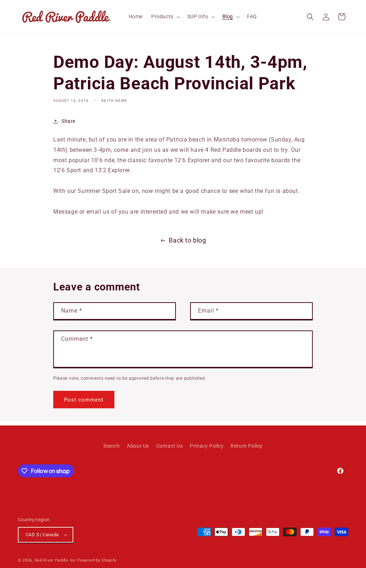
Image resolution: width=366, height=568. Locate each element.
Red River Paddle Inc (55, 560)
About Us (138, 446)
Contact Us (169, 446)
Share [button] (68, 121)
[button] (165, 16)
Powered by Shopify (97, 560)
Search (111, 446)
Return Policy (247, 446)
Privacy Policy (206, 446)
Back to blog (187, 240)
